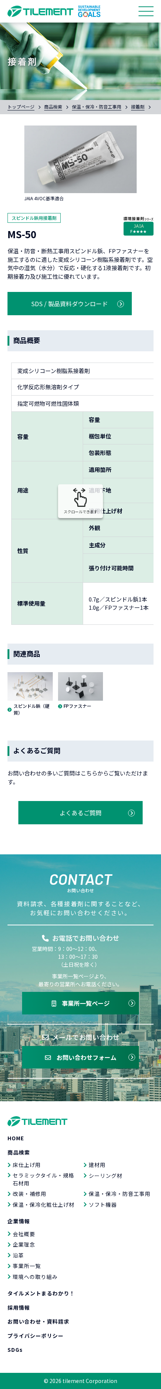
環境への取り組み (35, 1276)
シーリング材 (105, 1175)
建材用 (97, 1164)
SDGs (15, 1349)
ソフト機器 (103, 1204)
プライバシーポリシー (35, 1335)
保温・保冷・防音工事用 (96, 106)
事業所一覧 (27, 1266)
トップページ (20, 106)
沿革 (18, 1255)
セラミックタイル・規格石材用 (43, 1179)
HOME (15, 1138)
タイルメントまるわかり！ (41, 1293)
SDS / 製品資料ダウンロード (69, 303)
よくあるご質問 (80, 812)
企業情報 (18, 1221)
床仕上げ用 (27, 1164)
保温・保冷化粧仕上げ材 (44, 1204)
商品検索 (53, 106)
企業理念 (24, 1244)
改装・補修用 (29, 1193)
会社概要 (24, 1234)
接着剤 (138, 106)
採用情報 (18, 1307)
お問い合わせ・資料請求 (38, 1321)
